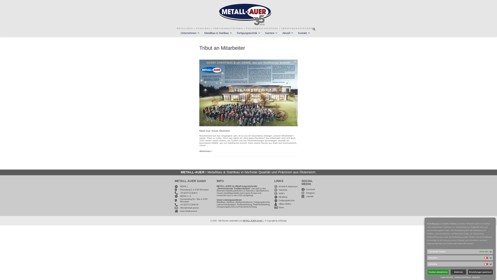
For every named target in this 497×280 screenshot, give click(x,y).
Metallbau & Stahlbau (216, 33)
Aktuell (286, 33)
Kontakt (302, 33)
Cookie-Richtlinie (447, 277)
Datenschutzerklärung (463, 277)
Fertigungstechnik (247, 33)
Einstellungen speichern (480, 272)
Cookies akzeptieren (438, 272)
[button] (314, 29)
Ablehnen (458, 272)
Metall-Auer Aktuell (208, 131)
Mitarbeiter (224, 131)
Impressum (476, 277)
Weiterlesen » (205, 151)
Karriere (269, 33)
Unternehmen (188, 33)
